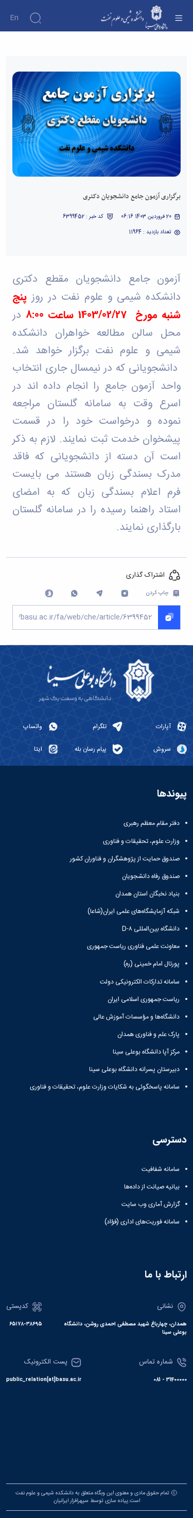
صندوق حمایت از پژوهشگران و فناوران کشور (125, 859)
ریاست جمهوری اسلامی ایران (144, 999)
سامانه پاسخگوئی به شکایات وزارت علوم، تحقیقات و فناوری (105, 1087)
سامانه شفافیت (161, 1169)
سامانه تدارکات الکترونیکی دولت (140, 982)
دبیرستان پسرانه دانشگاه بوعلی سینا (134, 1069)
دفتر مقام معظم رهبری (152, 823)
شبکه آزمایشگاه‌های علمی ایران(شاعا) (133, 911)
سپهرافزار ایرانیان (71, 1500)
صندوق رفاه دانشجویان (151, 876)
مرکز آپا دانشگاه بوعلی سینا (146, 1052)
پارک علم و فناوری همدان (148, 1034)
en (14, 18)
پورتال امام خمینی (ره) (152, 964)
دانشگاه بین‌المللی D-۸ (151, 929)
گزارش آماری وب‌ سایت (150, 1204)
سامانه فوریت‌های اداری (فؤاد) (142, 1222)
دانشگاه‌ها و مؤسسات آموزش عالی (136, 1017)
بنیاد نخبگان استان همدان (147, 894)
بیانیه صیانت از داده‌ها (152, 1187)
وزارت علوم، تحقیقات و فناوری (141, 841)
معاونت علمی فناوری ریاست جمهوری (133, 946)
